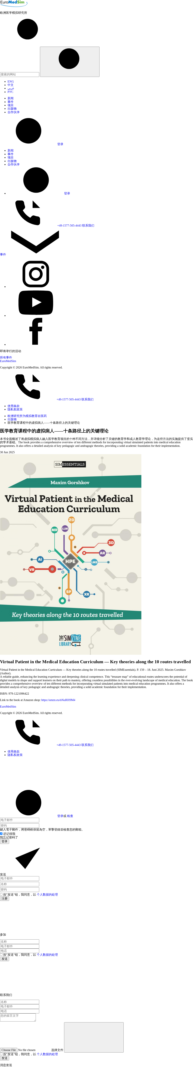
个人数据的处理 (47, 894)
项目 (11, 105)
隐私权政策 (15, 409)
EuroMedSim (8, 361)
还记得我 (9, 833)
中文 (11, 84)
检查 (70, 816)
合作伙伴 (14, 112)
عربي (11, 88)
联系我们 (88, 225)
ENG (11, 81)
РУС (10, 91)
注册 (5, 898)
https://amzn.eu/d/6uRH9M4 (58, 700)
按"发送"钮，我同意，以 (30, 894)
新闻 (11, 98)
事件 (11, 101)
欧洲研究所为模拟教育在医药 (27, 416)
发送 (5, 958)
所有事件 (6, 357)
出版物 (12, 108)
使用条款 (14, 406)
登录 (60, 816)
